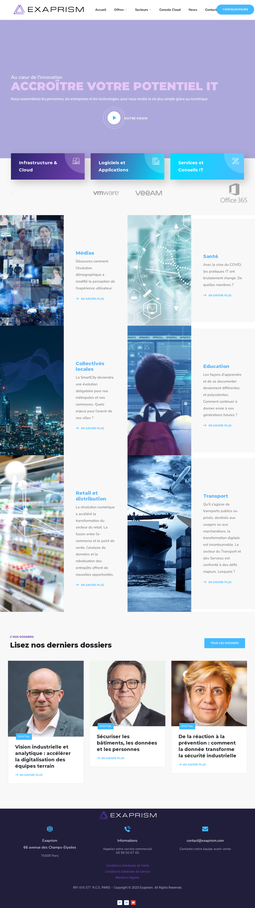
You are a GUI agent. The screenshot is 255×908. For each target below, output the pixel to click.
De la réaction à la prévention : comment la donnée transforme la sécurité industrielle (207, 746)
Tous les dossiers (225, 643)
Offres (119, 10)
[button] (12, 192)
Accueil (100, 10)
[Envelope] (133, 902)
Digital (24, 736)
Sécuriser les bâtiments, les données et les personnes (127, 743)
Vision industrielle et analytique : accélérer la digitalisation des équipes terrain (43, 756)
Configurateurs (235, 9)
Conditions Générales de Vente (127, 865)
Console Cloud (170, 10)
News (193, 10)
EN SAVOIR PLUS (92, 299)
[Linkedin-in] (126, 902)
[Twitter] (119, 902)
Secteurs (141, 10)
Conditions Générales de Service (127, 871)
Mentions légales (127, 877)
